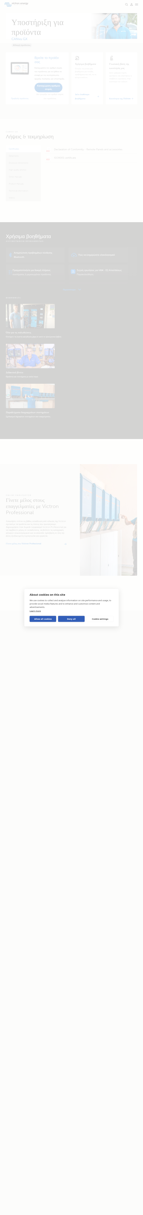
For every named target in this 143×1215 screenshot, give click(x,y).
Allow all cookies (43, 618)
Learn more (35, 610)
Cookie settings (100, 618)
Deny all (71, 618)
